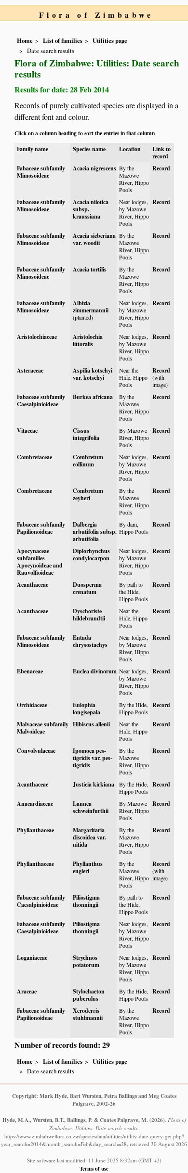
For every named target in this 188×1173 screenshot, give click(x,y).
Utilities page (110, 40)
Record (161, 168)
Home (25, 40)
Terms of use (94, 1168)
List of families (62, 40)
